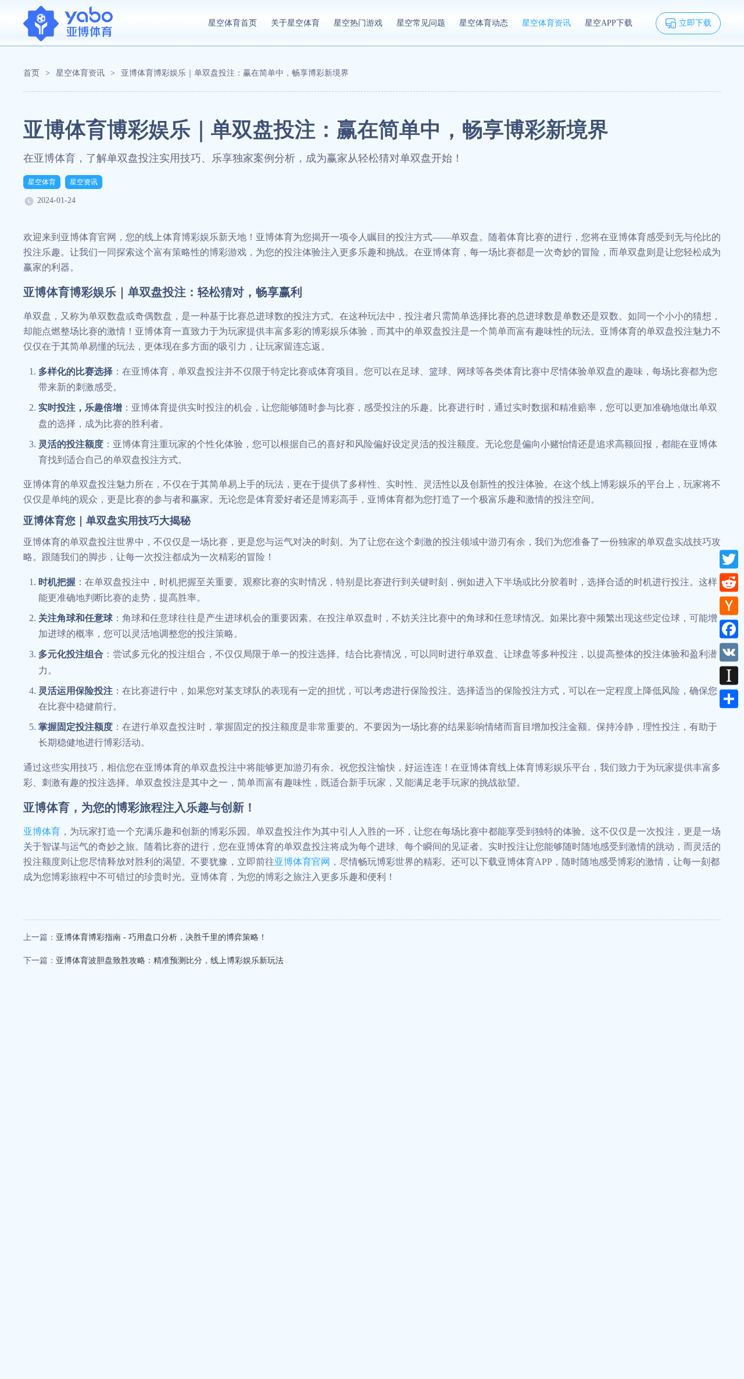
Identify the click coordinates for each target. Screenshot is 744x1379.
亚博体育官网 (302, 862)
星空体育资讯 (546, 23)
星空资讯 (84, 182)
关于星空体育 (295, 23)
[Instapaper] (729, 675)
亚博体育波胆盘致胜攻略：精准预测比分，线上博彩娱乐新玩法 (170, 960)
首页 (31, 73)
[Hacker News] (729, 605)
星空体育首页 (232, 23)
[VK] (729, 652)
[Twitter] (729, 559)
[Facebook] (729, 628)
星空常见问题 (420, 23)
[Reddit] (729, 582)
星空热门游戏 (358, 23)
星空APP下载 (608, 23)
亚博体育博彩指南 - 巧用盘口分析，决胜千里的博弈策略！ (161, 937)
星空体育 (42, 182)
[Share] (729, 698)
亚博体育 (41, 831)
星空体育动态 (483, 23)
